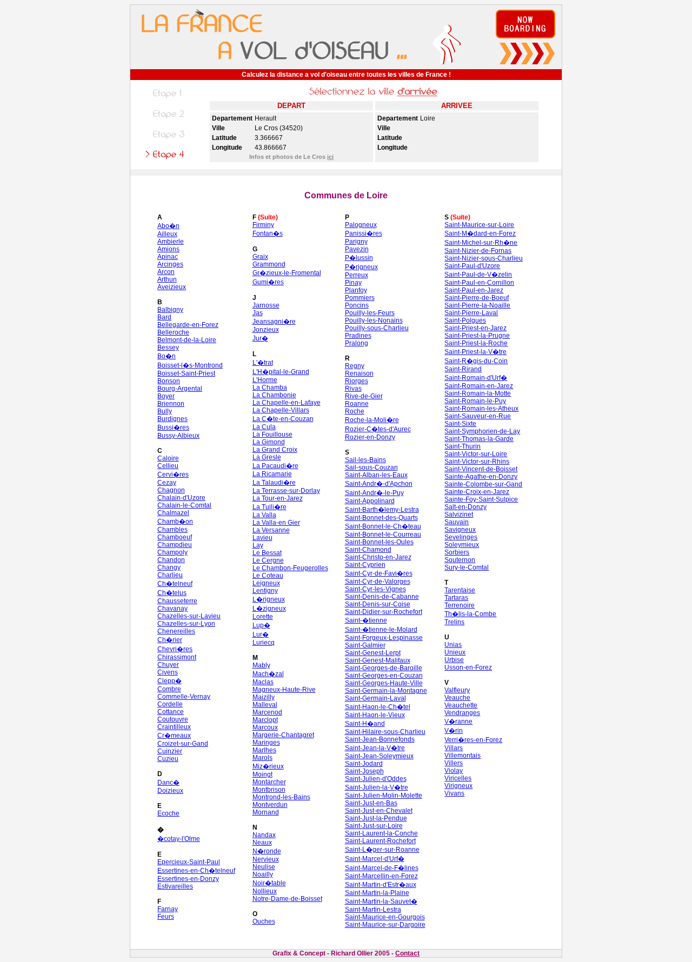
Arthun (167, 279)
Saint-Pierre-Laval (471, 313)
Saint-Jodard (364, 763)
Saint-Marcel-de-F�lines (381, 868)
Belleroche (173, 332)
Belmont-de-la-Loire (186, 340)
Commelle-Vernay (183, 696)
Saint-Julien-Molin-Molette (383, 795)
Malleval (264, 705)
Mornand (265, 812)
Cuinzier (169, 751)
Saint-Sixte (460, 423)
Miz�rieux (268, 766)
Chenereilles (176, 631)
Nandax (264, 835)
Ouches (263, 921)
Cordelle (170, 704)
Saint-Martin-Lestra (373, 909)
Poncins (357, 305)
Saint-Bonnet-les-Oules (379, 542)
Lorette (262, 616)
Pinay (353, 282)
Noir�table (269, 883)
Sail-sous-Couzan (371, 467)
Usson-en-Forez (468, 667)
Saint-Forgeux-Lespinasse (384, 638)
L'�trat (262, 362)
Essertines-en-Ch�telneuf (196, 870)
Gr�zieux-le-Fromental (286, 273)
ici (330, 156)
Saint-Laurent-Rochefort (380, 841)
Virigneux (458, 786)
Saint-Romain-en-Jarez (478, 386)
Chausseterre (177, 601)
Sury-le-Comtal (466, 567)
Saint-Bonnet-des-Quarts (381, 518)
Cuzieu (167, 759)
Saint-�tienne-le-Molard (381, 629)
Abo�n (168, 226)
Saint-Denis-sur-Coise (377, 604)
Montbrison (268, 789)
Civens (167, 672)
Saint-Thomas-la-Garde (479, 439)
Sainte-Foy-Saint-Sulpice (481, 499)
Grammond (268, 264)
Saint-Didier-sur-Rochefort (383, 612)
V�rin (453, 730)
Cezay (166, 482)
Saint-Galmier (365, 645)
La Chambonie (274, 395)
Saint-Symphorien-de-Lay (482, 431)
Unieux (454, 652)
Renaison (359, 373)
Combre (169, 689)
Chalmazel (173, 513)
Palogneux (361, 225)
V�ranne (458, 721)
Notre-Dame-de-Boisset (287, 899)
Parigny (356, 241)
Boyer (166, 396)
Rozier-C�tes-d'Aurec (378, 429)
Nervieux (265, 859)
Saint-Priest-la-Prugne (477, 335)
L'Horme (264, 380)
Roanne (357, 403)
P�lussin (359, 258)
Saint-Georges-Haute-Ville (384, 683)
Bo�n (166, 356)
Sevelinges (460, 537)
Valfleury (457, 690)
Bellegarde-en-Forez (187, 325)
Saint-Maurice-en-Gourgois (385, 917)
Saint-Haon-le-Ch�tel (377, 707)
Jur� (260, 338)
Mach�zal (268, 674)
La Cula (264, 427)
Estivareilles (175, 886)
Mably (261, 665)
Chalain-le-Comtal (184, 505)
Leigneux (266, 583)
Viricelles (457, 778)
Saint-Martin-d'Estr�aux (380, 884)
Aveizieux (171, 287)
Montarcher (269, 782)
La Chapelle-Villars (280, 410)
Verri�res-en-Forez (473, 740)
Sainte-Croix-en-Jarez (476, 492)
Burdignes (172, 419)
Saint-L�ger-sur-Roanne (382, 849)
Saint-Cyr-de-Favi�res (378, 573)
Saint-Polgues (465, 320)
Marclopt (265, 720)
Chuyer (168, 665)
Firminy (263, 225)
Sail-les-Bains (365, 460)
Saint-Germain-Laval (375, 698)
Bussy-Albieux (178, 435)
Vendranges (462, 713)
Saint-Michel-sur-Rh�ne (480, 242)
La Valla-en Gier (276, 522)
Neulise (263, 867)
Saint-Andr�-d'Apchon (378, 483)
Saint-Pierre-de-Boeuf (476, 298)
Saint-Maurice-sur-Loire (479, 225)
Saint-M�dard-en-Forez (480, 233)
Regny (354, 366)
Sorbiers (456, 552)
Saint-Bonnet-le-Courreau (383, 534)
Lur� (260, 634)
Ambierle (170, 241)
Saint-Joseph (364, 771)
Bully (164, 411)
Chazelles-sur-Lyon (186, 623)
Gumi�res (268, 282)
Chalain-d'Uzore (181, 498)
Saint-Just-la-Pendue (376, 818)
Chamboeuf (174, 537)
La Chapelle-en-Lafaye (286, 402)
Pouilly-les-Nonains (374, 320)
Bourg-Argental (179, 388)
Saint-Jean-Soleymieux (379, 756)
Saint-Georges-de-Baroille (383, 668)
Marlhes (264, 750)
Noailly (262, 874)
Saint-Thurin (462, 446)
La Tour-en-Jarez (277, 498)
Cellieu (167, 466)
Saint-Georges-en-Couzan (384, 675)
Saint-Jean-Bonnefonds (380, 739)
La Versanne (271, 530)
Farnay (167, 909)
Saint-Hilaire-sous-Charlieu (385, 732)
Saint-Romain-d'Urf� (475, 378)
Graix (260, 256)
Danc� (168, 782)
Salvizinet (458, 514)
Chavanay (172, 608)
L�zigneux (269, 608)
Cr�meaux (174, 735)
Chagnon (171, 490)
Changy (169, 567)
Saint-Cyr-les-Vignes (375, 589)
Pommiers (360, 298)
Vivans (454, 793)
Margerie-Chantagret (283, 735)
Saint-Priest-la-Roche (476, 343)
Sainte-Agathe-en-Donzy (480, 476)
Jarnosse (266, 305)
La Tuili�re (269, 507)
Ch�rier (169, 640)
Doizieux (170, 790)
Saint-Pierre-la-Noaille (477, 305)
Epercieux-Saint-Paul (188, 862)
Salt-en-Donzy (465, 507)
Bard (164, 317)
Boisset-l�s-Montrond (190, 365)
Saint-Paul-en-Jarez (473, 290)
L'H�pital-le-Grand (280, 372)
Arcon (166, 272)
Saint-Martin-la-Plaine (377, 893)
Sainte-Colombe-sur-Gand (483, 484)
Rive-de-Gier (364, 396)
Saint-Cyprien (365, 565)
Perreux (356, 275)
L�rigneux (268, 599)
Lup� (261, 625)
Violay (453, 770)
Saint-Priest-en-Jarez (475, 328)
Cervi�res (173, 474)
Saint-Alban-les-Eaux (376, 475)
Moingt (262, 774)
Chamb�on (175, 521)
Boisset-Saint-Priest (186, 373)
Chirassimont (176, 657)
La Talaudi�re (274, 482)
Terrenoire (459, 605)
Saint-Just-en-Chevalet (378, 810)
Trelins (454, 622)
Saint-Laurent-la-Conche (381, 833)
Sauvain (456, 522)
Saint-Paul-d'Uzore (472, 266)
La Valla (264, 515)
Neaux (262, 842)
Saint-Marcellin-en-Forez (381, 876)
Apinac (167, 256)
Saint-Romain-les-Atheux (481, 408)
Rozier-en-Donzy (370, 437)
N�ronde (266, 851)
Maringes (266, 742)
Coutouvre (172, 719)
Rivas (353, 388)
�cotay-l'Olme (178, 839)
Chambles (172, 529)
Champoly (172, 552)
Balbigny (170, 309)
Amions (168, 249)
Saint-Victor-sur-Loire (475, 454)
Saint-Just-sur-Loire (374, 826)
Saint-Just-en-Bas (371, 803)
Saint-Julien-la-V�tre (376, 787)
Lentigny (265, 590)
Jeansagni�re (274, 321)
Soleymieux (461, 545)
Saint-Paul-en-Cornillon (479, 282)
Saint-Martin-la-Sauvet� (381, 901)
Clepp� (169, 681)
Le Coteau (267, 575)
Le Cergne (268, 560)
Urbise (454, 660)
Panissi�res (363, 233)
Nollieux (264, 891)
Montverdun (270, 805)
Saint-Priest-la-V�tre (475, 352)
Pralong (356, 343)
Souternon (459, 560)
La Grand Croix (274, 449)
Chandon (171, 560)
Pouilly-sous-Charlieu (377, 328)
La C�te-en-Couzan (283, 419)
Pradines (358, 335)
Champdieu (174, 545)
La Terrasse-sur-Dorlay (286, 491)
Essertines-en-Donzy (188, 879)
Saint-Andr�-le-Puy (374, 493)
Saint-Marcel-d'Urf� (374, 859)
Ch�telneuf (174, 583)
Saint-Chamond (368, 549)
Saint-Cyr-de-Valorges (377, 581)
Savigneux (460, 529)
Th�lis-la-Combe (470, 614)
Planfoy (356, 290)
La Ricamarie (272, 474)
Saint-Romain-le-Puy (475, 401)
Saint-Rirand (463, 369)
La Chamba (269, 387)
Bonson (168, 381)
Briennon (170, 403)
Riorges (356, 381)
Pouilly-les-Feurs (370, 313)
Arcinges (170, 264)
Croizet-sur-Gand (182, 743)
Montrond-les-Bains (281, 797)
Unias (453, 645)
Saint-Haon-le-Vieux (375, 715)
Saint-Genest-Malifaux (377, 660)
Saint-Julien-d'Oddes (376, 779)
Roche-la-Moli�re (372, 420)
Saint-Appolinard (370, 501)
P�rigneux (361, 267)
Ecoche (168, 813)
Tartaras (456, 598)
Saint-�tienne (366, 620)
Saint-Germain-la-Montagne (386, 690)
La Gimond (268, 442)
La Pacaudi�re (275, 466)
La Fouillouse (272, 434)
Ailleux (167, 234)
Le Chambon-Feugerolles (290, 568)
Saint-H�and (365, 723)
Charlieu (170, 575)
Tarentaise (459, 590)
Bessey (168, 347)
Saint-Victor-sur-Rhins (476, 461)
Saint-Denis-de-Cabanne (382, 596)
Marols (262, 757)
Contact (407, 953)
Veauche (457, 698)
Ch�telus (172, 593)
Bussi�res (173, 427)
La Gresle (266, 457)
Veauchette (460, 705)
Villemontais (462, 755)
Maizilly (263, 697)
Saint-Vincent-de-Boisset (480, 469)
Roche (354, 411)
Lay (257, 545)
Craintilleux (174, 727)
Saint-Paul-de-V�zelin (478, 274)
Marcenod (267, 712)
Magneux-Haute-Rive (284, 689)
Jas (257, 313)
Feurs (165, 916)
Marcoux (265, 727)
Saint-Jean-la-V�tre (375, 748)
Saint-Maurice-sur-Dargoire (385, 924)
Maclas (263, 682)
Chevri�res (174, 649)
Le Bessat (267, 553)
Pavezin (357, 249)
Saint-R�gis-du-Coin (476, 361)
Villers (453, 763)
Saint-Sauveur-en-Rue (477, 416)
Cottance (170, 712)
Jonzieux (265, 329)
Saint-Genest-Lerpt (373, 653)
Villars (453, 748)
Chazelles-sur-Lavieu (189, 616)
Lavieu (262, 538)
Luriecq (263, 642)
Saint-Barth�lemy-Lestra (382, 509)
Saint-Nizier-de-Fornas (477, 251)
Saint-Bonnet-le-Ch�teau (383, 526)
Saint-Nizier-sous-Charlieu (483, 258)
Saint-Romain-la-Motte (477, 393)
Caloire (168, 458)
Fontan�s (267, 233)
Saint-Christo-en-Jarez (378, 557)
